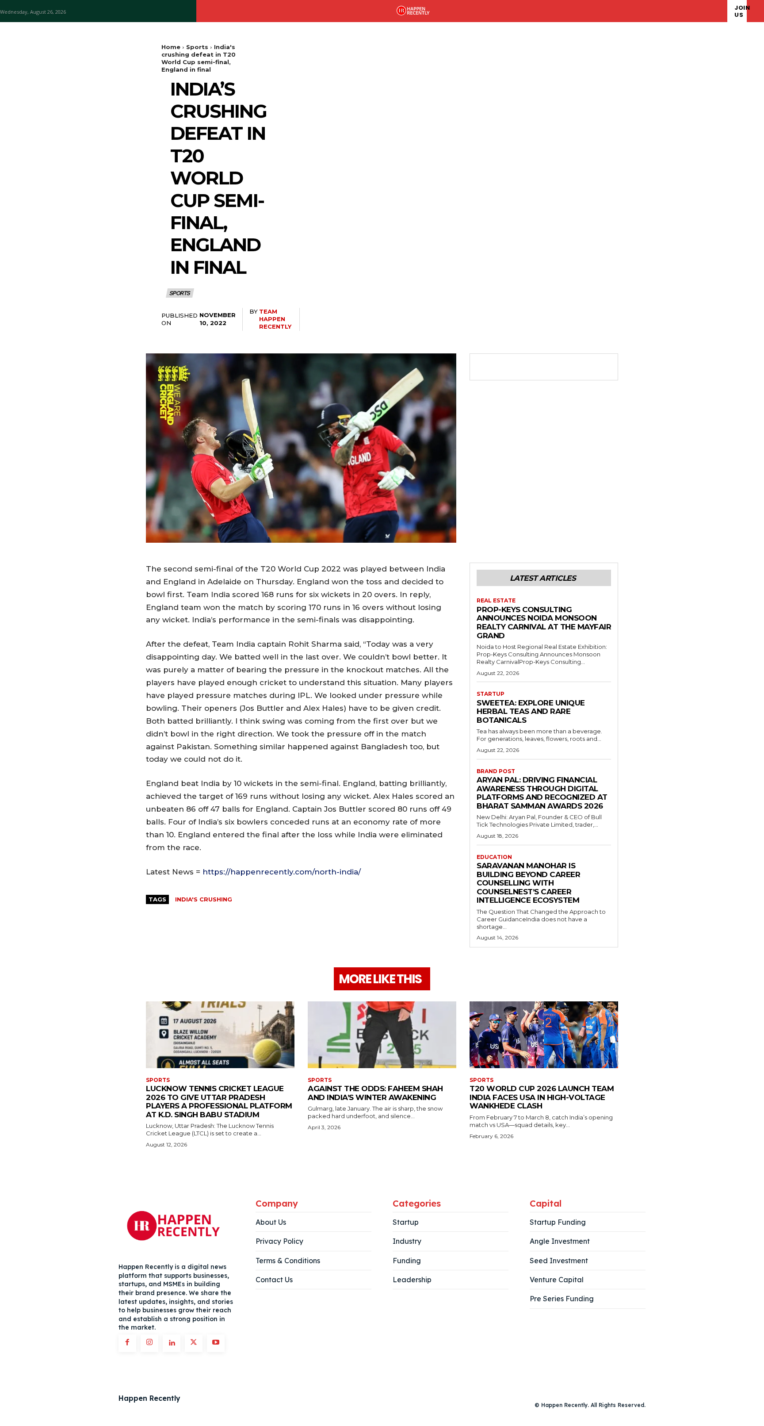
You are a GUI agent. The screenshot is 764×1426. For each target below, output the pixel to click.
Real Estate (496, 601)
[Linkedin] (171, 1343)
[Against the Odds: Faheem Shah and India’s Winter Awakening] (382, 1034)
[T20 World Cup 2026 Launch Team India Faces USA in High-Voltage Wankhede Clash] (544, 1034)
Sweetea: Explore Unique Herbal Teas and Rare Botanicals (531, 711)
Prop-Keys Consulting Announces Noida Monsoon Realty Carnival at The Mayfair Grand (544, 622)
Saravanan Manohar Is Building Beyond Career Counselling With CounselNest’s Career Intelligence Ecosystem (528, 883)
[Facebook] (485, 367)
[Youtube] (216, 1343)
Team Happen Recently (275, 319)
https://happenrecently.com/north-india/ (281, 871)
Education (494, 857)
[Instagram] (149, 1343)
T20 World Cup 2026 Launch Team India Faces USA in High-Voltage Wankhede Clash (542, 1097)
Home (170, 46)
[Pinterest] (526, 367)
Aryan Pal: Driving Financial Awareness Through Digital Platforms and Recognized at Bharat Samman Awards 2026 (542, 792)
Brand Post (496, 771)
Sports (197, 46)
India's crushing (203, 899)
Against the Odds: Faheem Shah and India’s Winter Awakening (375, 1093)
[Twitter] (506, 367)
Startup (490, 694)
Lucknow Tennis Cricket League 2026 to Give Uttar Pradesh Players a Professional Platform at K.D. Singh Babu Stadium (219, 1101)
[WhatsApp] (546, 367)
